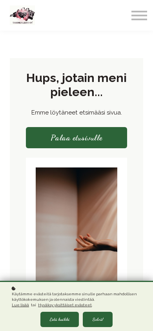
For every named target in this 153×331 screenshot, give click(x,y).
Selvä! (97, 319)
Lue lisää (20, 305)
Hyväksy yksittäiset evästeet (65, 305)
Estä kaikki (59, 319)
